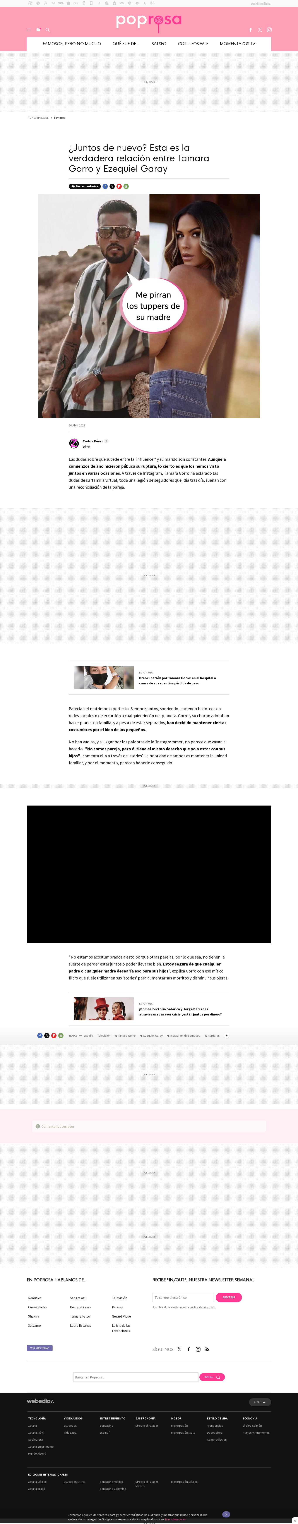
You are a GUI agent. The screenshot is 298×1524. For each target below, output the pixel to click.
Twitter (259, 30)
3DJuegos (70, 1426)
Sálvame (34, 1325)
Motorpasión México (184, 1482)
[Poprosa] (149, 21)
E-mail (126, 186)
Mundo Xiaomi (37, 1453)
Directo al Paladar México (146, 1484)
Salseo (159, 43)
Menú (28, 30)
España (88, 1036)
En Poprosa (145, 672)
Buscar (47, 30)
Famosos (59, 118)
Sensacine (106, 1426)
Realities (34, 1298)
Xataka (32, 1426)
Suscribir (229, 1297)
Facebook (250, 30)
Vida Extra (70, 1433)
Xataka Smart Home (41, 1446)
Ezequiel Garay (153, 1036)
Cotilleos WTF (193, 43)
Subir (256, 1402)
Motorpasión (179, 1426)
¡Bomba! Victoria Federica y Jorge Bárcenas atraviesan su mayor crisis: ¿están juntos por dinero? (180, 1011)
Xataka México (37, 1482)
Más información (176, 1519)
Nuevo (38, 30)
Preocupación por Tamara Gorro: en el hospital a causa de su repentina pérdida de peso (177, 680)
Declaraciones (80, 1307)
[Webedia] (40, 1401)
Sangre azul (78, 1298)
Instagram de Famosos (185, 1036)
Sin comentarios (86, 186)
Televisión (104, 1036)
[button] (95, 441)
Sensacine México (111, 1482)
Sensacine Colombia (113, 1489)
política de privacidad (202, 1307)
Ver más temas (39, 1348)
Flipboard (119, 186)
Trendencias (215, 1426)
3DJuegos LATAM (75, 1482)
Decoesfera (215, 1433)
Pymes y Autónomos (256, 1433)
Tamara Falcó (80, 1316)
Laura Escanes (80, 1325)
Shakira (33, 1316)
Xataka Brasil (36, 1489)
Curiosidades (37, 1307)
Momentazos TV (237, 43)
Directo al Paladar (146, 1426)
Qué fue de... (126, 43)
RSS (207, 1348)
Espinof (105, 1433)
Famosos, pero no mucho (72, 43)
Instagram (269, 30)
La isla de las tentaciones (121, 1328)
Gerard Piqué (121, 1316)
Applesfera (35, 1440)
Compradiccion (217, 1440)
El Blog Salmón (252, 1426)
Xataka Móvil (36, 1433)
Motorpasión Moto (183, 1433)
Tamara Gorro (127, 1036)
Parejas (117, 1307)
